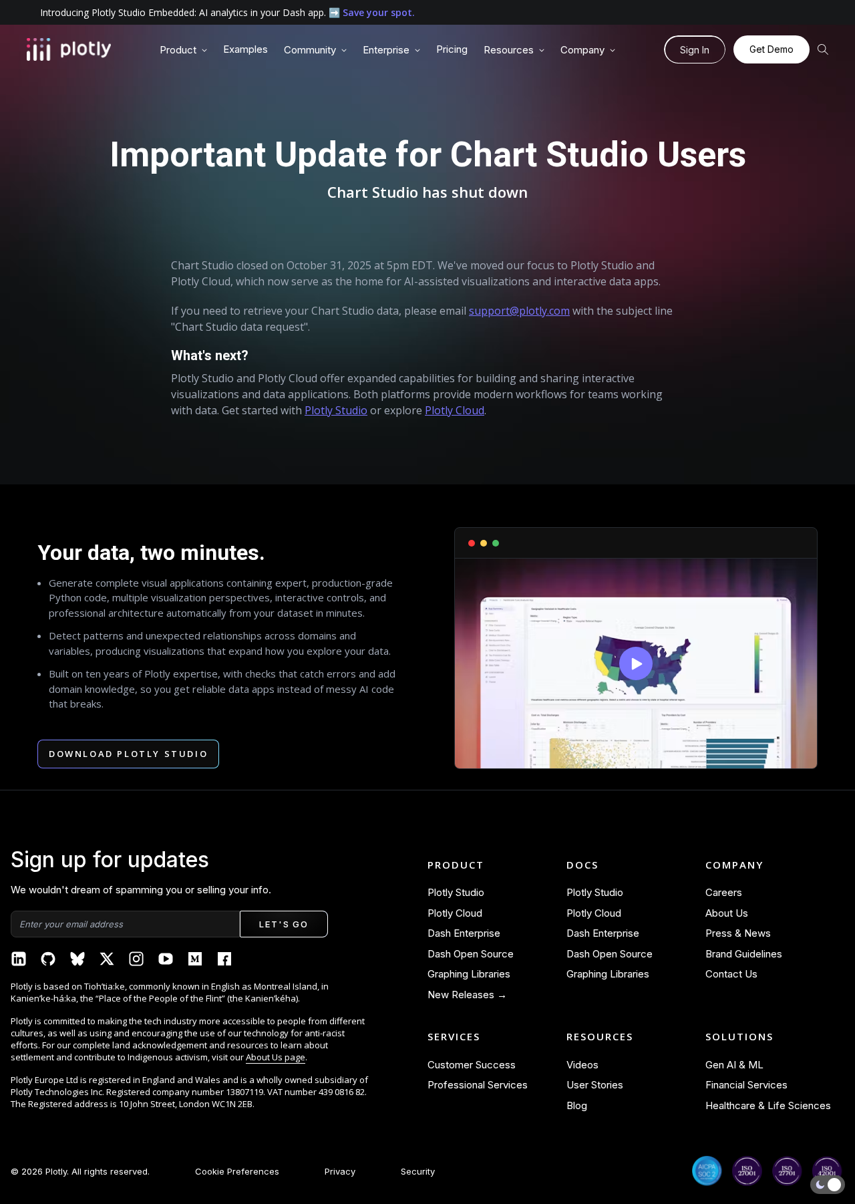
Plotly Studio (336, 410)
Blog (576, 1105)
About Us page (275, 1057)
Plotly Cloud (454, 410)
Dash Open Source (471, 953)
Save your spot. (379, 12)
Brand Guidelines (743, 953)
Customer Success (472, 1064)
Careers (723, 892)
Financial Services (746, 1084)
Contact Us (731, 973)
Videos (582, 1064)
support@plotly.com (519, 310)
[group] (183, 50)
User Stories (594, 1084)
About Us (726, 913)
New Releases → (467, 994)
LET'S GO (283, 924)
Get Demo (771, 49)
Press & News (738, 933)
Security (418, 1171)
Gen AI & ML (734, 1064)
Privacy (340, 1171)
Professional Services (478, 1084)
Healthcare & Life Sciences (768, 1105)
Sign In (694, 49)
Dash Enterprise (464, 933)
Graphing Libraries (469, 973)
